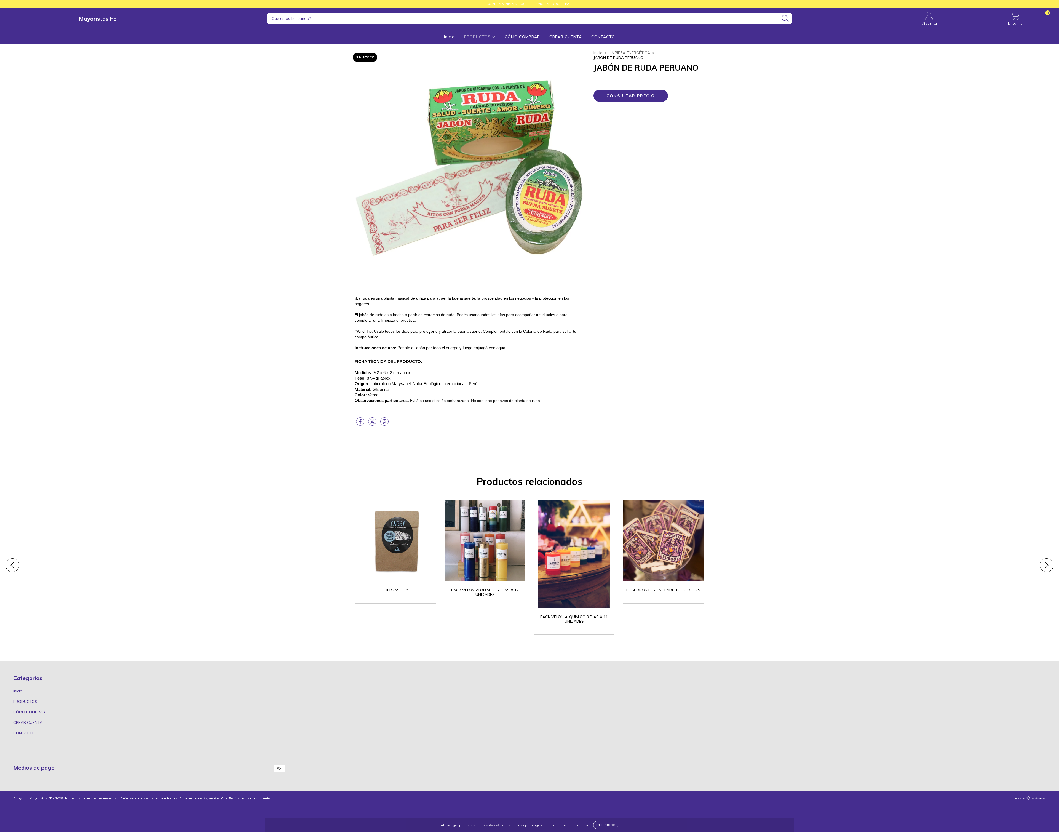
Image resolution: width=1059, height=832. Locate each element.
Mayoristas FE (97, 18)
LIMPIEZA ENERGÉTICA (629, 52)
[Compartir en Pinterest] (384, 424)
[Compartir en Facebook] (360, 424)
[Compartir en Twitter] (373, 424)
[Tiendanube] (1028, 799)
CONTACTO (603, 36)
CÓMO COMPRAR (522, 36)
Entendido (606, 825)
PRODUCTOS (478, 36)
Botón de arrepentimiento (249, 798)
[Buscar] (785, 18)
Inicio (449, 36)
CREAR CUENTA (565, 36)
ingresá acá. (214, 798)
